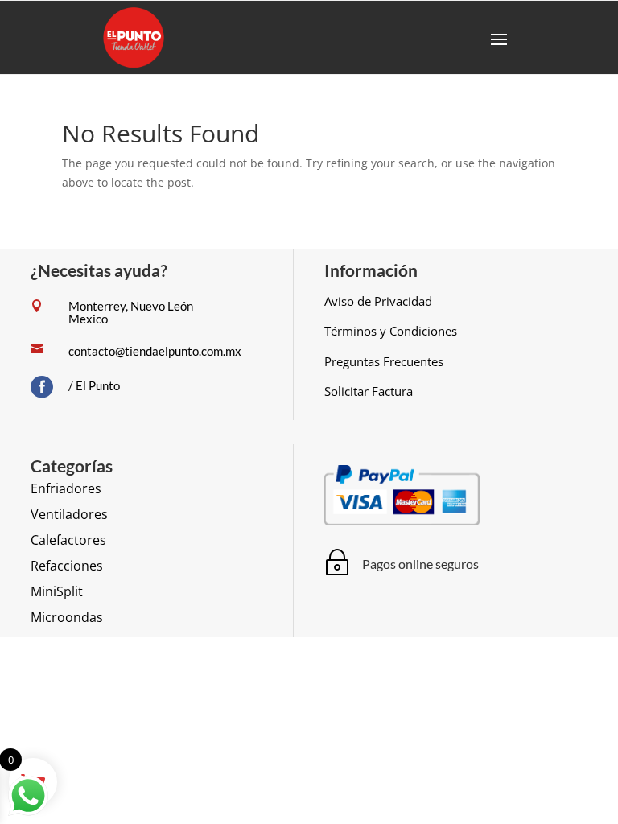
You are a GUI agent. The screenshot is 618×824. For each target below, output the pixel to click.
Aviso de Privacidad (378, 301)
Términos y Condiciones (390, 331)
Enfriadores (66, 488)
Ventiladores (69, 514)
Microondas (67, 617)
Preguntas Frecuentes (383, 361)
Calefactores (68, 540)
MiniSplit (57, 591)
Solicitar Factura (368, 391)
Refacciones (67, 566)
